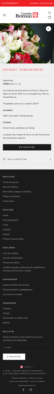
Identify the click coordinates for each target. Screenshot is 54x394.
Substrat (7, 229)
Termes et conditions (37, 381)
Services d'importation (13, 258)
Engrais (6, 234)
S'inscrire (14, 356)
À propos (7, 308)
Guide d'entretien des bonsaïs (16, 285)
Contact (6, 313)
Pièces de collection (11, 196)
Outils (5, 215)
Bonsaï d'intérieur (10, 187)
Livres (5, 224)
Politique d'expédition (20, 378)
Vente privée (8, 201)
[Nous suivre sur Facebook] (23, 389)
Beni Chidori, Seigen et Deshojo (17, 191)
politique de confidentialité (19, 381)
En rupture (27, 147)
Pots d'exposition (10, 220)
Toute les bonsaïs (11, 182)
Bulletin (6, 322)
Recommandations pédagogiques (18, 289)
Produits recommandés (13, 239)
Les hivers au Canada (12, 294)
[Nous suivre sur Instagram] (30, 389)
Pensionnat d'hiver (11, 262)
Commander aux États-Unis (15, 318)
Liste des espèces (11, 253)
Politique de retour (35, 378)
